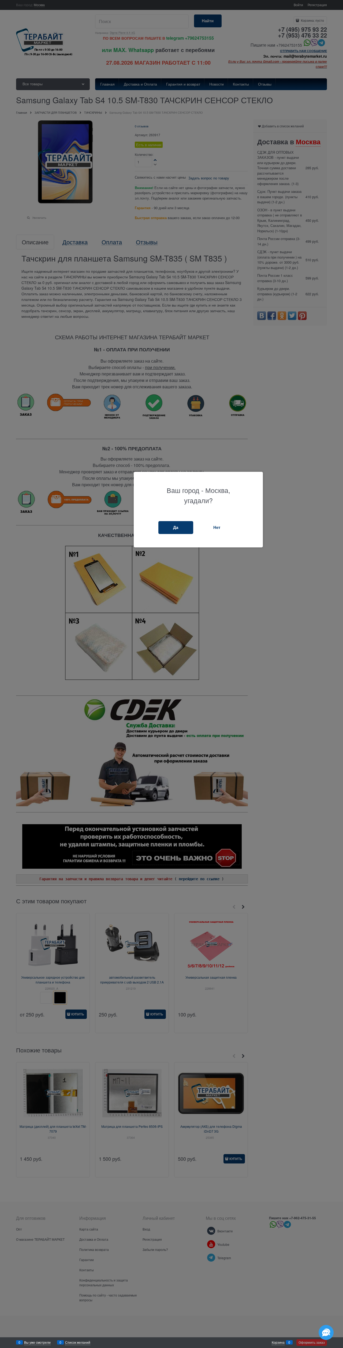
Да (175, 527)
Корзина (278, 1342)
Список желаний (77, 1342)
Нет (216, 527)
